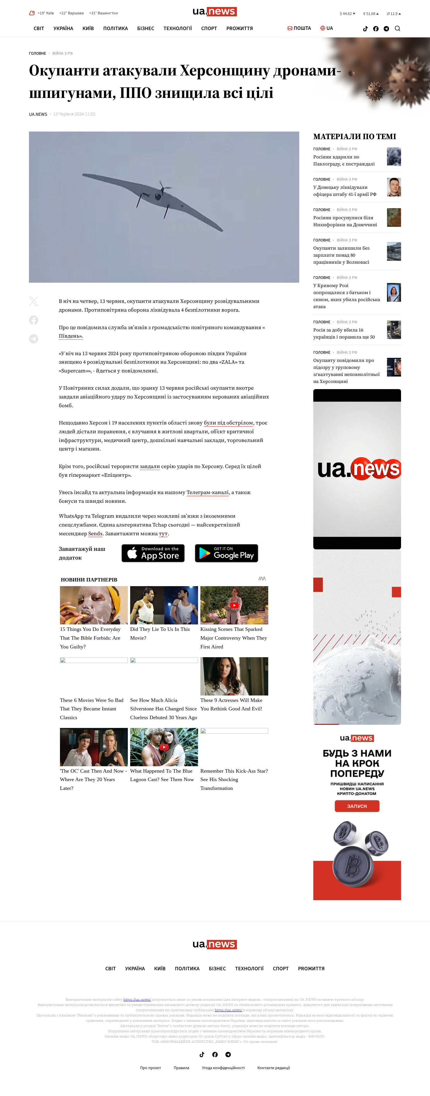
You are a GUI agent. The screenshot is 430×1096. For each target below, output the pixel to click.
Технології (178, 28)
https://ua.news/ (137, 999)
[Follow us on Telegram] (386, 29)
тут (163, 533)
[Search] (397, 28)
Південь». (71, 335)
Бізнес (145, 28)
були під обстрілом (228, 422)
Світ (39, 28)
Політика (115, 28)
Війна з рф (62, 53)
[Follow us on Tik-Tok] (365, 29)
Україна (63, 28)
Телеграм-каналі (208, 492)
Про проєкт (150, 1068)
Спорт (209, 28)
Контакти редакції (273, 1068)
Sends (95, 533)
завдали (150, 466)
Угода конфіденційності (223, 1068)
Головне (37, 53)
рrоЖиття (239, 28)
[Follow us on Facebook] (376, 29)
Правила (181, 1068)
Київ (88, 28)
